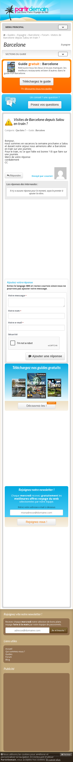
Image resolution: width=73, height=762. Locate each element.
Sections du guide (15, 54)
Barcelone (40, 130)
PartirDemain (30, 10)
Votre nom (14, 310)
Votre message (17, 295)
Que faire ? (21, 130)
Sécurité (12, 334)
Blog (7, 659)
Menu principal (14, 27)
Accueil (8, 648)
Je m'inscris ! (58, 630)
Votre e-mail (15, 322)
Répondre (15, 175)
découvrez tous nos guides (38, 88)
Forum (8, 657)
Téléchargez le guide (36, 81)
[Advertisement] (36, 238)
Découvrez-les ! (40, 405)
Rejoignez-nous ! (36, 521)
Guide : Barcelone (38, 64)
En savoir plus (53, 759)
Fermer (67, 754)
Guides (8, 654)
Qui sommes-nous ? (15, 651)
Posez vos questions (45, 104)
